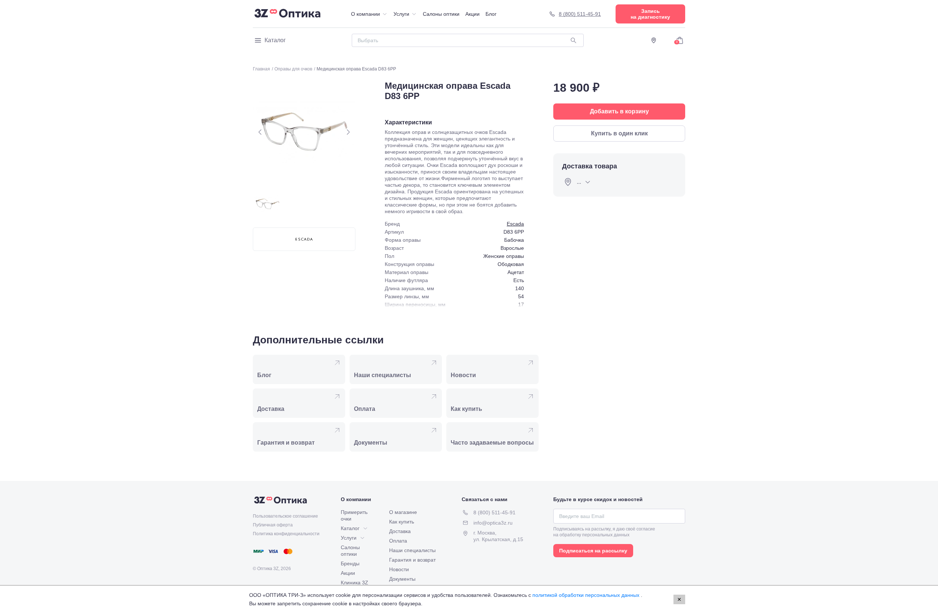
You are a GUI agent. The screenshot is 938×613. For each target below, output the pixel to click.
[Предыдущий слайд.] (260, 132)
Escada (515, 224)
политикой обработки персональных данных (586, 595)
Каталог (275, 40)
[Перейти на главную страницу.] (287, 14)
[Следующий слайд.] (348, 132)
